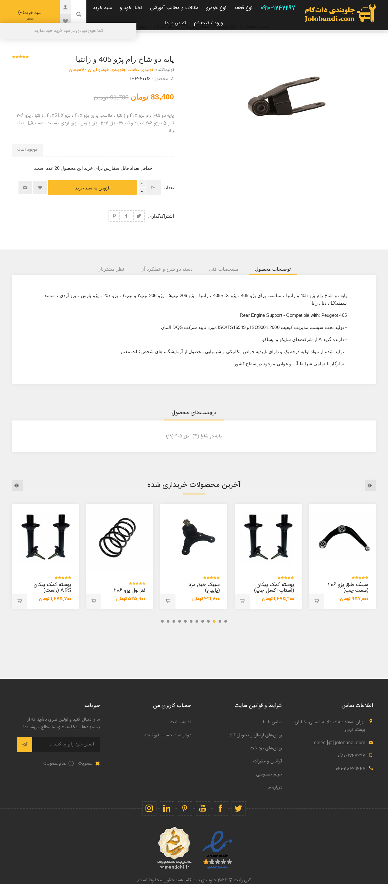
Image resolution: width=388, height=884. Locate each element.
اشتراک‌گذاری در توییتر (139, 216)
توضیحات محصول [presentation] (273, 269)
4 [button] (208, 621)
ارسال (24, 744)
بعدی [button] (17, 485)
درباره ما (274, 787)
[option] (342, 556)
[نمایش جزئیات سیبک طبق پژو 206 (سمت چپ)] (342, 537)
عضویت (85, 763)
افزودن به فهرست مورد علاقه (40, 187)
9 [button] (179, 621)
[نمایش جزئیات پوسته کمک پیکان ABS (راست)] (45, 537)
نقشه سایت (180, 722)
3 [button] (214, 621)
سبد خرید (31, 15)
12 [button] (162, 621)
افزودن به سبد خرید (93, 188)
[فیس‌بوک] (221, 808)
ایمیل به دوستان (25, 187)
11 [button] (168, 621)
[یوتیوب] (203, 808)
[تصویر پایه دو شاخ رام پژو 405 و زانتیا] (281, 95)
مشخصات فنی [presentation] (223, 269)
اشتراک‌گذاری (161, 216)
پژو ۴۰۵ (182, 436)
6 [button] (197, 621)
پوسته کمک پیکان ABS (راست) (52, 588)
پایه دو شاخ (211, 436)
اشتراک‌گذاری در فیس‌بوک (126, 216)
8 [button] (185, 621)
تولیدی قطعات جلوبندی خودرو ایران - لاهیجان (111, 70)
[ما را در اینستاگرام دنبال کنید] (149, 808)
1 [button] (225, 621)
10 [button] (173, 621)
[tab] (273, 269)
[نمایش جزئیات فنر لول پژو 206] (119, 537)
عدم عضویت (54, 763)
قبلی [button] (370, 485)
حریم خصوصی (269, 774)
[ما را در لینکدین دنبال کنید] (167, 808)
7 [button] (191, 621)
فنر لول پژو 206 (130, 590)
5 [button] (202, 621)
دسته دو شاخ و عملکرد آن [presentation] (166, 269)
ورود (61, 7)
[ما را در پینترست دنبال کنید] (185, 808)
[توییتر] (239, 808)
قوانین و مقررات (267, 761)
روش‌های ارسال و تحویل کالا (256, 735)
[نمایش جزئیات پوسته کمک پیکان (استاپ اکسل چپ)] (268, 537)
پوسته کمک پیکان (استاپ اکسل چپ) (274, 588)
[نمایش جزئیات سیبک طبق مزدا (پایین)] (193, 537)
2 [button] (220, 621)
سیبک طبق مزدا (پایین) (203, 588)
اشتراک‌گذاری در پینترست (114, 216)
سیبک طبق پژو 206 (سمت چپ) (348, 588)
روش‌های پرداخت (266, 748)
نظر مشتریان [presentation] (110, 269)
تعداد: (169, 187)
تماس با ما (272, 722)
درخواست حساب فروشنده (167, 735)
